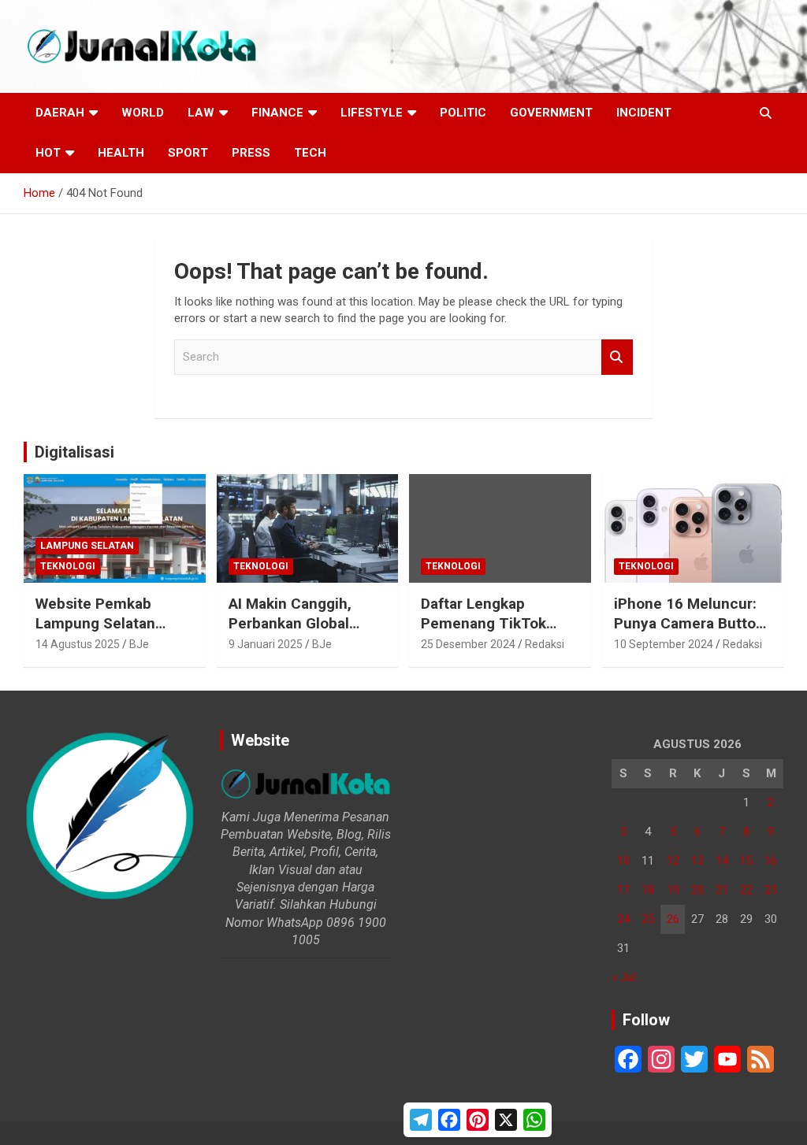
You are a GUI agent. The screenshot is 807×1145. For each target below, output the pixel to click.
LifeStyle (371, 113)
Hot (48, 153)
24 (623, 919)
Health (121, 153)
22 (746, 890)
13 (697, 861)
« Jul (623, 977)
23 (770, 890)
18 (648, 890)
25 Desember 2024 (468, 644)
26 (673, 919)
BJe (139, 644)
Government (551, 113)
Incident (643, 113)
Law (201, 113)
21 (722, 890)
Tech (310, 153)
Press (251, 153)
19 (673, 890)
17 (623, 890)
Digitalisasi (74, 452)
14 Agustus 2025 (77, 644)
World (142, 113)
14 (722, 861)
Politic (463, 113)
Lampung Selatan (87, 545)
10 (623, 861)
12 (673, 861)
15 (746, 861)
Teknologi (67, 566)
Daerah (59, 113)
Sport (188, 153)
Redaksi (544, 644)
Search (617, 357)
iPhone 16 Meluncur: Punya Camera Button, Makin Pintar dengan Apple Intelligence (691, 633)
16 (770, 861)
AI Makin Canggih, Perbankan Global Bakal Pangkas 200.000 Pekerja (290, 633)
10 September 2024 (663, 644)
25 (648, 919)
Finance (277, 113)
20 (697, 890)
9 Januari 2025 (266, 644)
